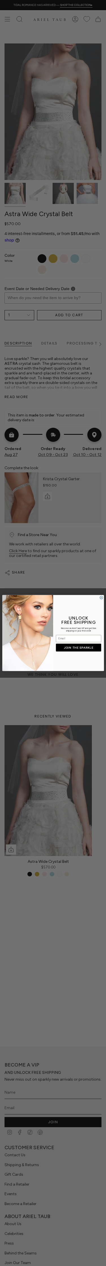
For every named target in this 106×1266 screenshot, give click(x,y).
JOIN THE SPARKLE (78, 647)
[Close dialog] (101, 597)
